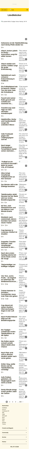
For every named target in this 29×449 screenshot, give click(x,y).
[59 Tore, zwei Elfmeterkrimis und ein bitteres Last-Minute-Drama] (23, 210)
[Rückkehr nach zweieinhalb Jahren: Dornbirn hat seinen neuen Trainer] (23, 222)
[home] (14, 10)
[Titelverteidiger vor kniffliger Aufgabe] (23, 268)
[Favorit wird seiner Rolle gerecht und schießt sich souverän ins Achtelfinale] (23, 101)
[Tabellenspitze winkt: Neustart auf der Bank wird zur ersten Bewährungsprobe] (23, 198)
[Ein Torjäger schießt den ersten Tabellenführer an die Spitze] (23, 334)
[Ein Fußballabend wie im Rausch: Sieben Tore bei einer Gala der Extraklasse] (23, 90)
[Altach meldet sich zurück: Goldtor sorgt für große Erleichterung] (23, 68)
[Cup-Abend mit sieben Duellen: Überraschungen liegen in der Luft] (23, 308)
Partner (4, 441)
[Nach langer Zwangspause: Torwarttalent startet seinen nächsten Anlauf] (23, 151)
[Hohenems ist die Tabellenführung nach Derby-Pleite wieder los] (14, 31)
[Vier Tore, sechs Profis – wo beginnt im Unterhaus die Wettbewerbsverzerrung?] (23, 281)
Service (4, 437)
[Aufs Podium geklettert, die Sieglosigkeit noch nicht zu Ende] (23, 381)
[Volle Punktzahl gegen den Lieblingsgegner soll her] (23, 138)
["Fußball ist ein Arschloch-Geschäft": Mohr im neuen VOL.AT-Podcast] (23, 164)
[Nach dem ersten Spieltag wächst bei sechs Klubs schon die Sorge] (23, 256)
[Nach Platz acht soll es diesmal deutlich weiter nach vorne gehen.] (23, 357)
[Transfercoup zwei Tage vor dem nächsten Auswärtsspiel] (23, 110)
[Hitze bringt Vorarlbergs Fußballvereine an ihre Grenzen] (23, 177)
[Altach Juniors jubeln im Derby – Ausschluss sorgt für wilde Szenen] (23, 55)
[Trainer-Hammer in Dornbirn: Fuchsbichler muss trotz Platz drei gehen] (23, 296)
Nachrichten (5, 405)
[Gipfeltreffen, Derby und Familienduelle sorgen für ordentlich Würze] (23, 124)
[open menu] (27, 9)
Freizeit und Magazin (7, 428)
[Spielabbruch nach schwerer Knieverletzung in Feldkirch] (23, 77)
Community (5, 432)
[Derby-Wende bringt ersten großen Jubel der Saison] (23, 394)
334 (20, 401)
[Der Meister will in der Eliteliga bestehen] (23, 188)
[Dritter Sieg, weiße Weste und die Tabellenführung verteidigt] (23, 369)
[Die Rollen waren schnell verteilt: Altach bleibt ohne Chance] (23, 345)
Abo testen (4, 9)
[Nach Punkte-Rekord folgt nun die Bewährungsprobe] (23, 321)
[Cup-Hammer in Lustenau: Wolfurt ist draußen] (23, 234)
